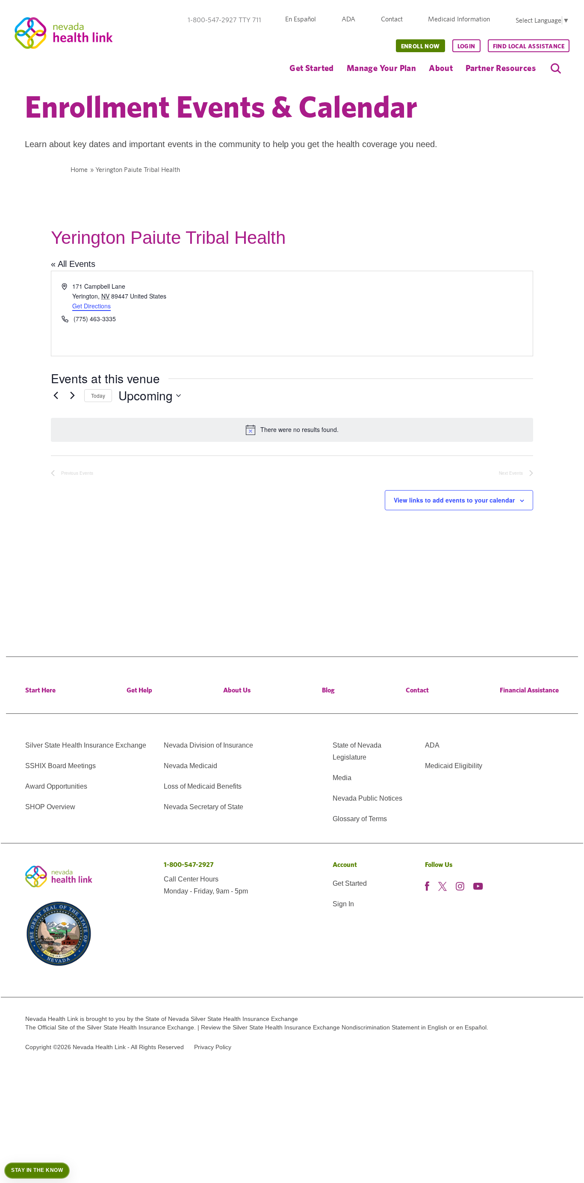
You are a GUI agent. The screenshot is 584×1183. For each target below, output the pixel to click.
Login (466, 46)
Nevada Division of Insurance (208, 745)
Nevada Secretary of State (203, 806)
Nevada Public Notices (367, 798)
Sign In (343, 904)
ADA (348, 19)
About (441, 68)
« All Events (73, 264)
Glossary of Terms (360, 818)
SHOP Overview (50, 806)
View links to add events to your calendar (454, 500)
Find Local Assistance (528, 46)
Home (79, 170)
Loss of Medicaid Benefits (203, 786)
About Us (237, 690)
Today (98, 395)
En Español (300, 19)
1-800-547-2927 (189, 865)
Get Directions (91, 306)
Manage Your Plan (381, 68)
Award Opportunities (56, 786)
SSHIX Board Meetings (60, 765)
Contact (392, 19)
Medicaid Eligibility (453, 765)
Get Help (139, 690)
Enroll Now (420, 46)
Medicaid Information (459, 19)
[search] (556, 68)
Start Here (40, 690)
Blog (328, 690)
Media (342, 777)
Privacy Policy (212, 1047)
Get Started (311, 68)
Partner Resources (501, 68)
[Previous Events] (56, 395)
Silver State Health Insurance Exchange (85, 745)
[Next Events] (73, 395)
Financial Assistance (529, 690)
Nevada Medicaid (190, 765)
